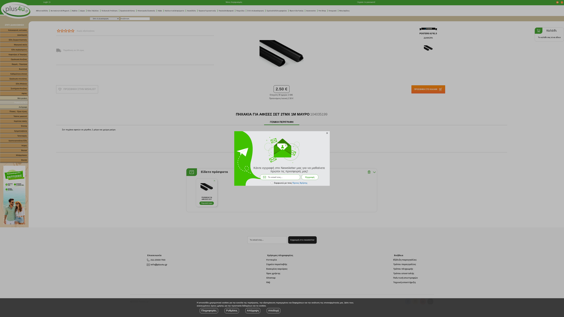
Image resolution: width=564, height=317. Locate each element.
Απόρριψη (253, 310)
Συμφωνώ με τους (290, 183)
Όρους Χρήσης (299, 183)
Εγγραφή (309, 177)
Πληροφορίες (209, 310)
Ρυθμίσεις (231, 310)
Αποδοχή (273, 310)
